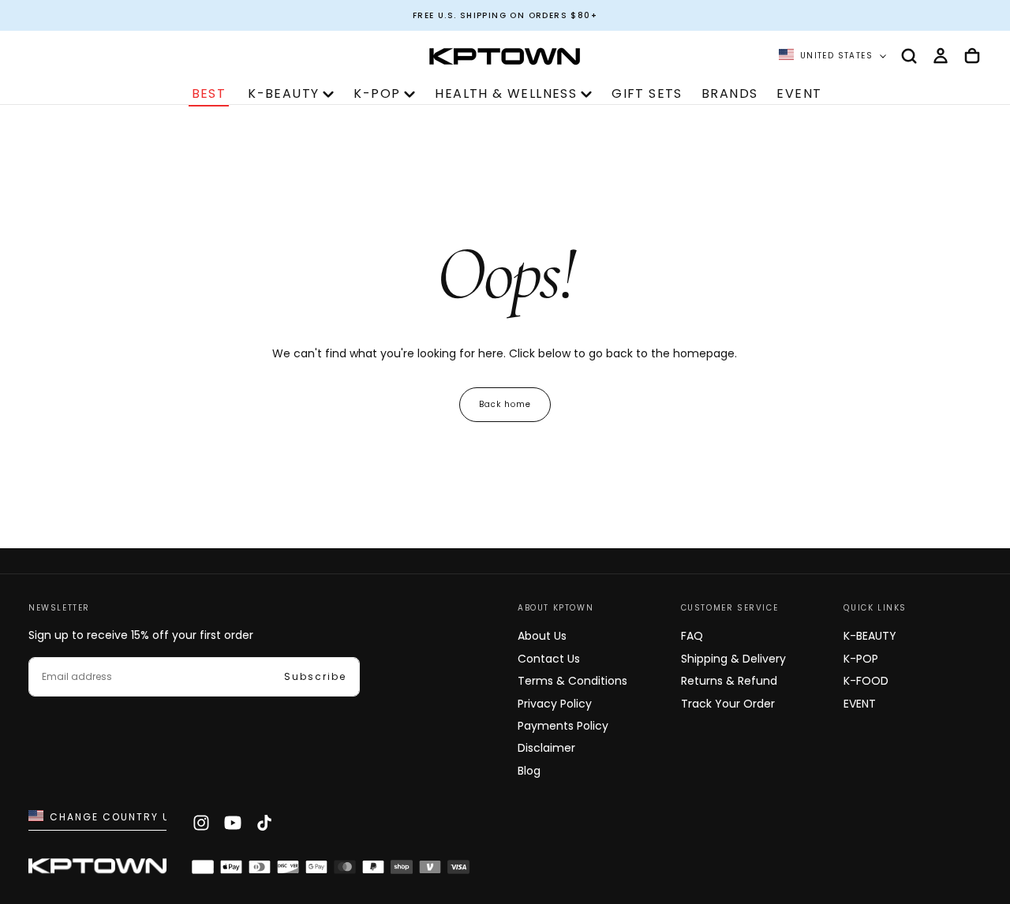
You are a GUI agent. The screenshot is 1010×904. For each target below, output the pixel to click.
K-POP (377, 93)
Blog (529, 771)
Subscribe (315, 676)
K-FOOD (866, 681)
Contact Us (549, 659)
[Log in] (940, 56)
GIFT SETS (647, 93)
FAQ (692, 636)
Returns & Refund (729, 681)
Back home (505, 404)
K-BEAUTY (283, 93)
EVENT (798, 93)
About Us (542, 636)
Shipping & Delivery (733, 659)
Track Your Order (728, 704)
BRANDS (729, 93)
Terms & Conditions (572, 681)
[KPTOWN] (97, 868)
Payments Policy (563, 726)
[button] (909, 56)
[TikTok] (264, 822)
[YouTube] (232, 822)
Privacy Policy (555, 704)
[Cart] (972, 56)
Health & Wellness (506, 93)
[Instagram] (201, 822)
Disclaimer (546, 748)
